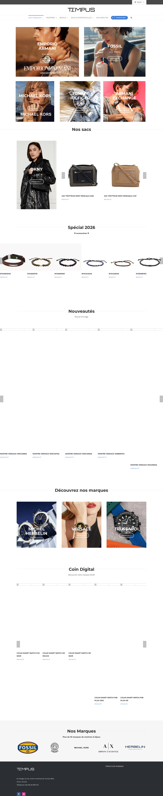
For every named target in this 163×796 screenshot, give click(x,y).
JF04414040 (86, 274)
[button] (131, 17)
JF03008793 (140, 274)
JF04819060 (59, 274)
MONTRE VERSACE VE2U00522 (143, 465)
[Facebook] (19, 794)
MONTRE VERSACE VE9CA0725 (45, 454)
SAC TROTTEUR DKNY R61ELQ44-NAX (78, 196)
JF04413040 (113, 274)
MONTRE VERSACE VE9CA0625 (78, 454)
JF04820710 (32, 274)
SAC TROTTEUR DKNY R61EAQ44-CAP (120, 196)
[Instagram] (24, 794)
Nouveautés (81, 311)
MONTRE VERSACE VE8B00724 (110, 454)
